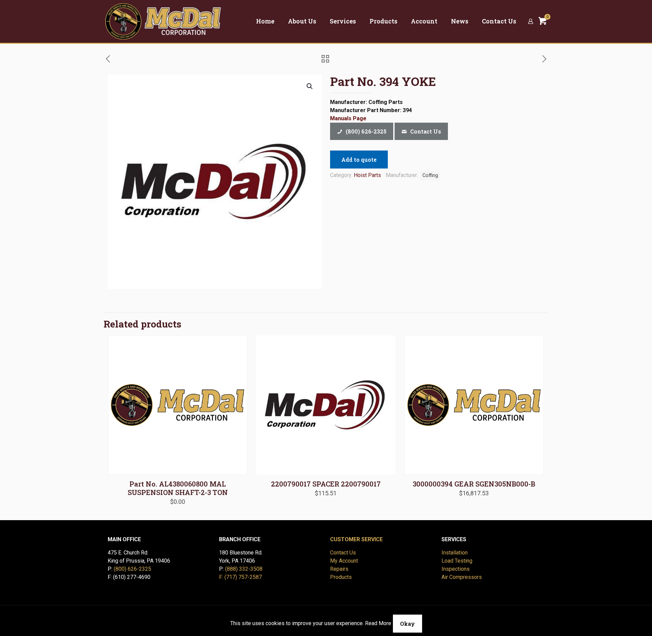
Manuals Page (348, 118)
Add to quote (359, 159)
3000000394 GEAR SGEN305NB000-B (474, 483)
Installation (454, 552)
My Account (344, 561)
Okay (407, 623)
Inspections (455, 569)
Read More (378, 623)
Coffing (430, 175)
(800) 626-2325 (132, 569)
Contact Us (343, 552)
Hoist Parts (367, 175)
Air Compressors (461, 577)
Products (341, 577)
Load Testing (456, 561)
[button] (310, 86)
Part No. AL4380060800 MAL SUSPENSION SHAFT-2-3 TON (178, 488)
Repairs (339, 569)
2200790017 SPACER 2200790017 (326, 483)
